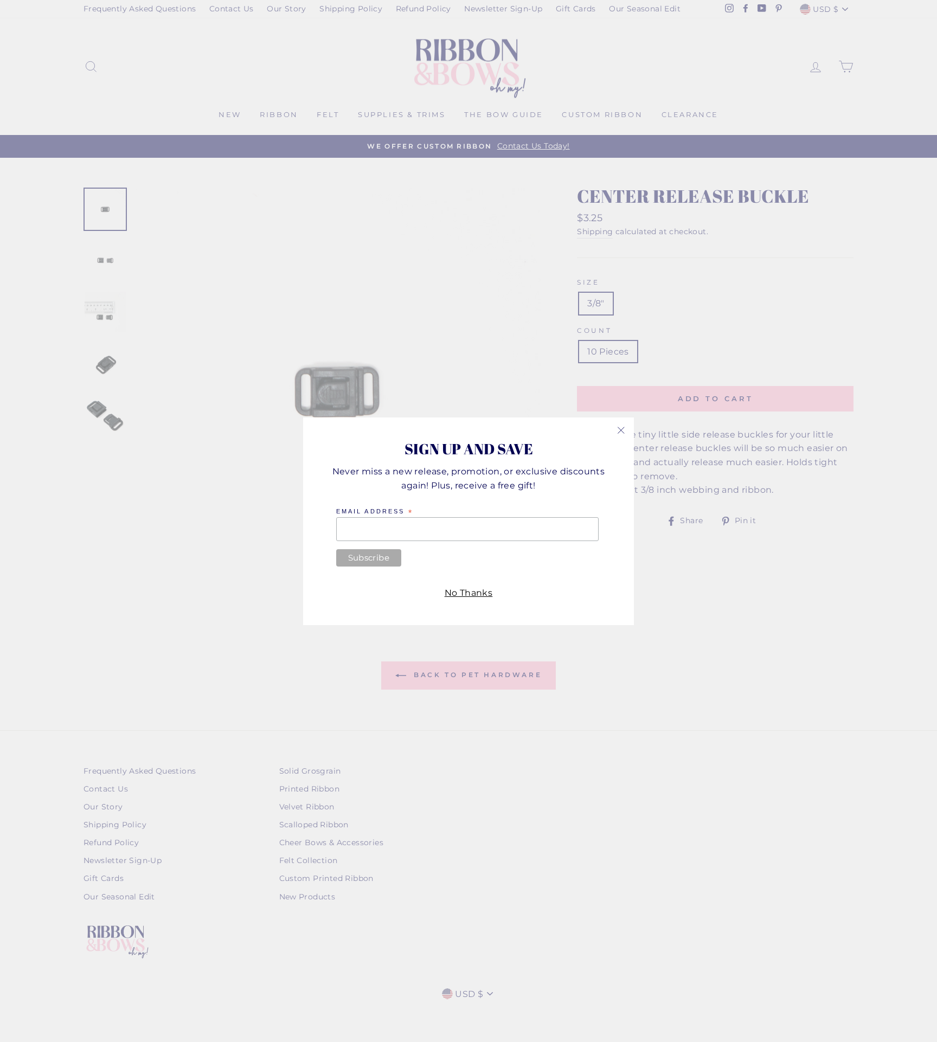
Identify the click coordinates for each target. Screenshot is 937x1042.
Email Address (374, 512)
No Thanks (469, 592)
